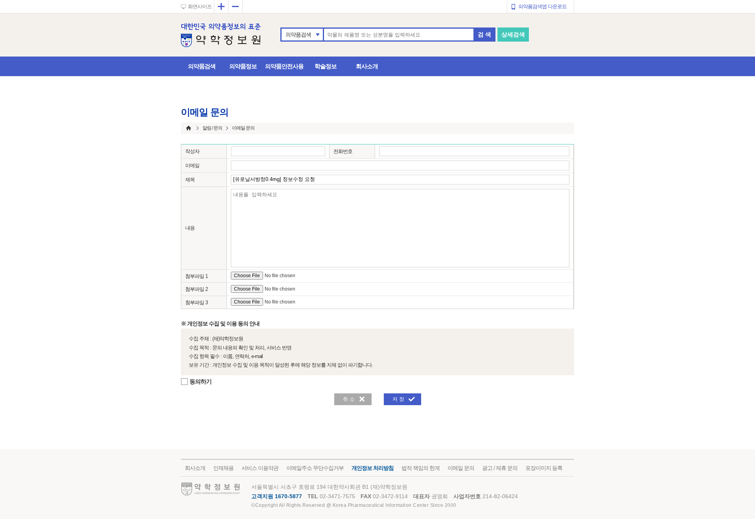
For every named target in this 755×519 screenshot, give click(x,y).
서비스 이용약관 (259, 468)
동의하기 (201, 381)
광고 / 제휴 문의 (499, 468)
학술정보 (326, 66)
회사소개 (367, 66)
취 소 (349, 399)
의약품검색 (298, 34)
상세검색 (513, 34)
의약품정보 (243, 66)
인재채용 (223, 468)
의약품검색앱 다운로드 (542, 6)
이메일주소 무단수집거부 (315, 468)
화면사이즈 (200, 6)
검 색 (484, 34)
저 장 (398, 399)
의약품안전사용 (284, 66)
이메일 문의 (460, 468)
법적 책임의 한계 (420, 468)
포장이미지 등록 (543, 468)
